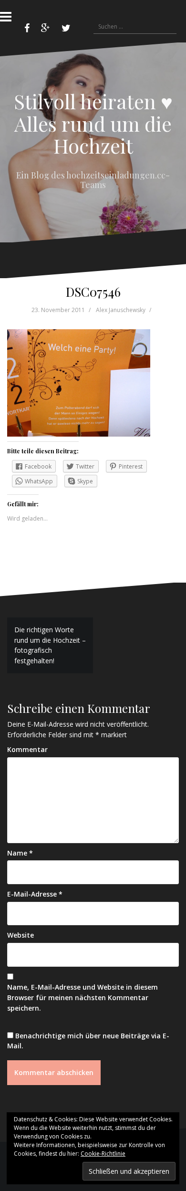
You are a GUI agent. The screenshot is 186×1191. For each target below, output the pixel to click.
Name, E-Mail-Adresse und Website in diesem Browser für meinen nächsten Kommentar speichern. (82, 997)
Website (20, 935)
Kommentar (27, 749)
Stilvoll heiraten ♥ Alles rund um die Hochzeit (93, 123)
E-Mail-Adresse (34, 893)
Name (20, 852)
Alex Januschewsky (120, 310)
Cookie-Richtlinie (103, 1153)
